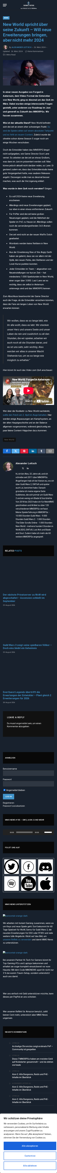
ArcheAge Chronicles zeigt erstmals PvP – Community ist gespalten (32, 1048)
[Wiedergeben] (6, 832)
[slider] (48, 832)
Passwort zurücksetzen (14, 806)
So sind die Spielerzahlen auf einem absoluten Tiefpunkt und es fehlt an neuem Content (28, 131)
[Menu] (5, 5)
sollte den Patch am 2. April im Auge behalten (25, 415)
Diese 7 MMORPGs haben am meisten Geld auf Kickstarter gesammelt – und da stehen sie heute (32, 1062)
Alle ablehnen (30, 1166)
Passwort (7, 779)
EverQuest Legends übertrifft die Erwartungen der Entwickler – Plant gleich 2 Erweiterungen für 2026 (27, 695)
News (6, 18)
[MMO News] (28, 5)
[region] (28, 1143)
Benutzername (10, 769)
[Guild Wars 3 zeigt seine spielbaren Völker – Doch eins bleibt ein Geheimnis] (28, 626)
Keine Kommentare (35, 51)
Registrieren (8, 803)
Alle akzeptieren (30, 1146)
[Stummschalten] (42, 832)
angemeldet (21, 723)
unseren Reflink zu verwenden (17, 939)
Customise (30, 1156)
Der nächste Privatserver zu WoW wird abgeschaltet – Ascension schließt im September (24, 598)
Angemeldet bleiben (15, 790)
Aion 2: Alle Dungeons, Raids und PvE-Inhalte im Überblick (30, 1076)
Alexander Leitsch (21, 47)
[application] (28, 832)
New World (9, 440)
